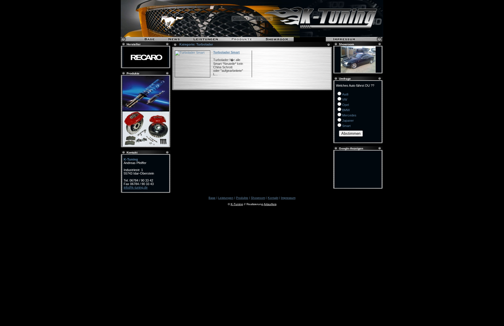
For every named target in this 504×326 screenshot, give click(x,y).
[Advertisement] (358, 169)
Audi (345, 94)
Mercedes (349, 115)
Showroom (258, 197)
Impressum (288, 197)
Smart (346, 126)
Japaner (348, 120)
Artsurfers (270, 204)
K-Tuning (237, 204)
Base (212, 197)
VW (344, 99)
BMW (346, 110)
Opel (345, 105)
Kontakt (273, 197)
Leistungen (225, 197)
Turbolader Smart (226, 52)
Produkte (242, 197)
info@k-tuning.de (136, 187)
